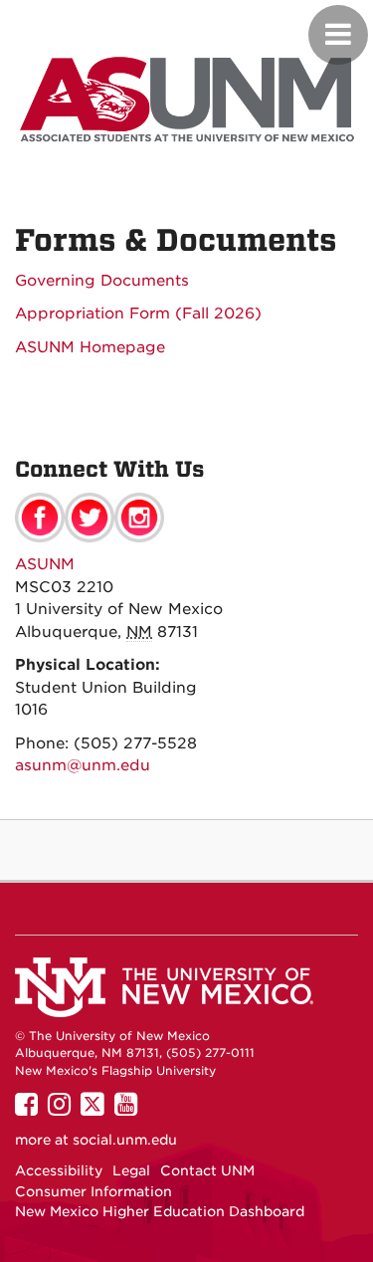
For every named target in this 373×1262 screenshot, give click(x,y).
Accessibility (58, 1170)
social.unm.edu (125, 1140)
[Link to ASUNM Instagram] (139, 517)
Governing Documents (102, 281)
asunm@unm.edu (82, 765)
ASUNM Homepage (90, 347)
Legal (131, 1170)
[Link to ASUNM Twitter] (89, 517)
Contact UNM (207, 1170)
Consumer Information (93, 1191)
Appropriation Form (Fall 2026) (138, 313)
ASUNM (45, 564)
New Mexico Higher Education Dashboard (159, 1211)
